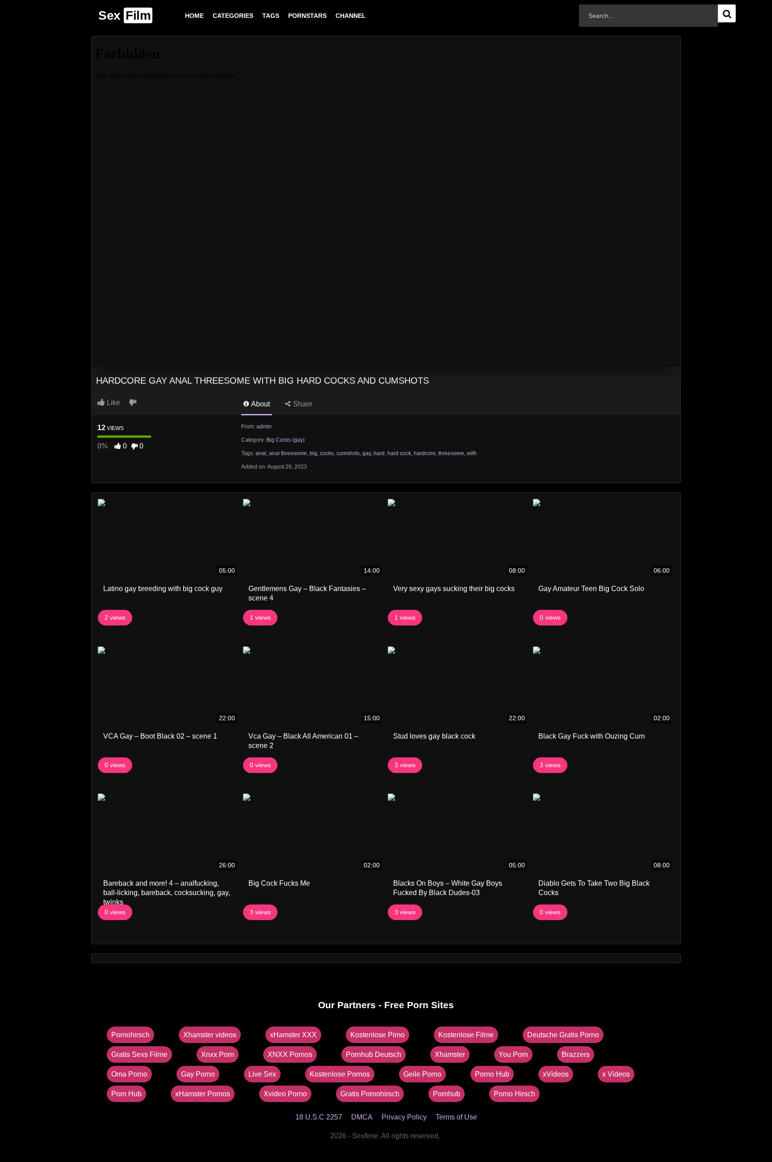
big (313, 453)
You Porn (513, 1054)
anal (261, 453)
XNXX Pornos (290, 1054)
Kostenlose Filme (466, 1035)
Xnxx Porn (217, 1054)
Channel (336, 15)
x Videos (616, 1074)
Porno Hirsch (514, 1094)
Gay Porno (198, 1074)
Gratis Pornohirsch (369, 1094)
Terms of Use (456, 1117)
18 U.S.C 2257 (318, 1117)
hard (379, 453)
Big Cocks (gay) (285, 440)
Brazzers (576, 1054)
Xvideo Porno (285, 1094)
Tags (256, 15)
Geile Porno (422, 1074)
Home (180, 15)
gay (366, 453)
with (472, 453)
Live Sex (262, 1074)
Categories (218, 15)
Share (301, 404)
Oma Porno (129, 1074)
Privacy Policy (404, 1117)
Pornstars (293, 15)
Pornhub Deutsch (373, 1054)
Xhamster (450, 1054)
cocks (327, 453)
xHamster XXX (293, 1035)
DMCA (362, 1117)
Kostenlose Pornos (340, 1074)
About (260, 404)
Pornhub (446, 1094)
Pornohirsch (130, 1035)
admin (264, 426)
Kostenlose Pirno (377, 1035)
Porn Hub (126, 1094)
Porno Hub (492, 1074)
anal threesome (288, 453)
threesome (451, 453)
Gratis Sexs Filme (139, 1054)
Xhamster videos (209, 1035)
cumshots (348, 453)
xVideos (556, 1074)
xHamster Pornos (202, 1094)
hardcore (425, 453)
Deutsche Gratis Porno (563, 1035)
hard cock (399, 453)
